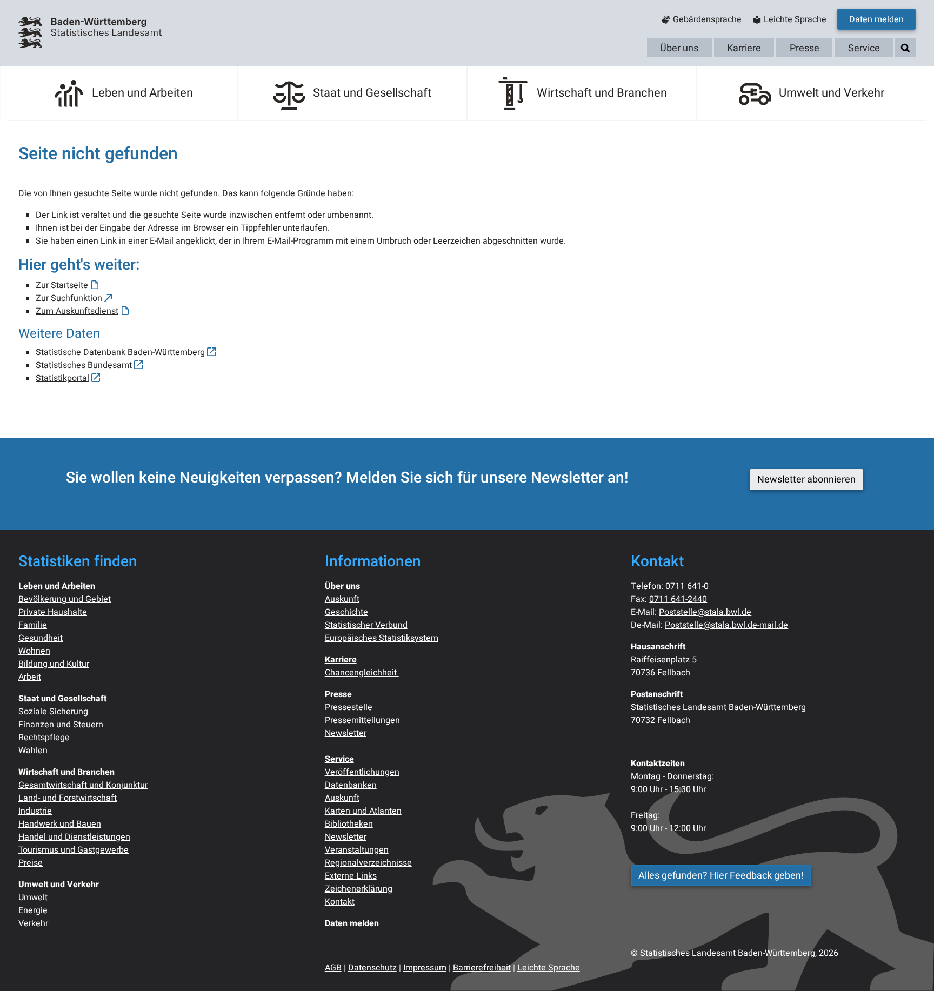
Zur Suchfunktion (69, 298)
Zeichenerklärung (358, 888)
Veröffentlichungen (362, 772)
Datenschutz (372, 967)
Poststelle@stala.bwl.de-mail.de (726, 625)
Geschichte (346, 612)
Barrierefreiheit (482, 967)
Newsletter (345, 733)
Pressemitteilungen (362, 720)
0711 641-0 (687, 586)
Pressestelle (348, 707)
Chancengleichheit (362, 672)
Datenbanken (351, 785)
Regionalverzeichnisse (368, 862)
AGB (333, 967)
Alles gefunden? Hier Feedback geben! (721, 875)
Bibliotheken (349, 824)
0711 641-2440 (678, 599)
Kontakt (340, 901)
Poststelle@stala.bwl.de (705, 612)
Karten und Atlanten (363, 811)
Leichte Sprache (548, 967)
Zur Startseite (62, 285)
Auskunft (342, 599)
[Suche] (905, 48)
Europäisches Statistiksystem (381, 638)
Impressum (424, 967)
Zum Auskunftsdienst (77, 311)
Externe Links (351, 875)
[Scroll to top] (910, 967)
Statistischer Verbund (366, 625)
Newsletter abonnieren (806, 479)
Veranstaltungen (357, 849)
